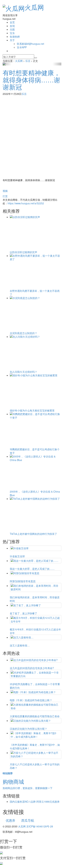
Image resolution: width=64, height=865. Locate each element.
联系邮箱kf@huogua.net (30, 43)
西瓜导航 (27, 820)
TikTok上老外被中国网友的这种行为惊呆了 (33, 534)
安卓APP (22, 47)
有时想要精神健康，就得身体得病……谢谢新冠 (31, 79)
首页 (12, 22)
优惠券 (10, 820)
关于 (12, 40)
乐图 (12, 29)
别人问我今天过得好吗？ (23, 371)
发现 (12, 26)
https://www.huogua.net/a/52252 (26, 203)
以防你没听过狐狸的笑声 (23, 252)
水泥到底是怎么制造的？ (23, 333)
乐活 (24, 94)
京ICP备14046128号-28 (39, 826)
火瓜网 (34, 7)
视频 (5, 191)
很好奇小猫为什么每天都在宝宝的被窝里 (32, 410)
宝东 (12, 33)
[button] (7, 64)
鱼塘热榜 (15, 36)
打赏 (5, 196)
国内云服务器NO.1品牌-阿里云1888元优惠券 (35, 801)
